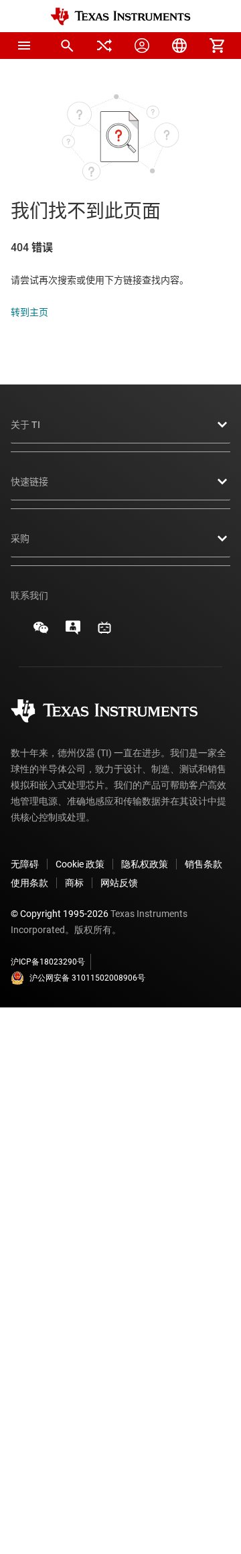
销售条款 (203, 864)
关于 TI (25, 424)
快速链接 (29, 481)
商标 (74, 882)
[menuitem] (67, 45)
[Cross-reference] (104, 45)
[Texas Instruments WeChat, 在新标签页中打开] (41, 632)
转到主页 (29, 312)
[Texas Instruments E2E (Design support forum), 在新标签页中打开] (73, 632)
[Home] (120, 16)
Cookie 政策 (80, 864)
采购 (20, 538)
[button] (24, 45)
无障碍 (25, 864)
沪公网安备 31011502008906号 (87, 978)
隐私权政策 (144, 864)
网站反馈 (119, 882)
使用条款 (29, 882)
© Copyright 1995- (59, 913)
